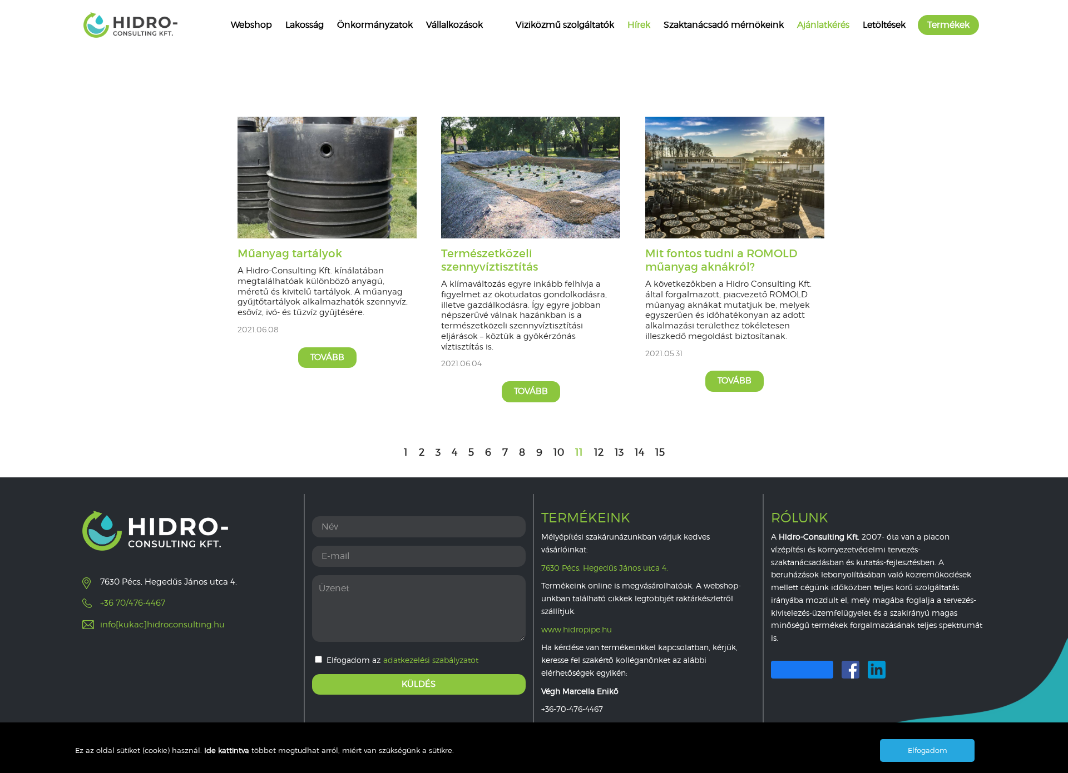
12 (599, 452)
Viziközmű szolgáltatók (565, 24)
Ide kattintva (227, 750)
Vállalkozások (454, 24)
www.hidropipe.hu (576, 629)
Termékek (948, 24)
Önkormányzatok (375, 24)
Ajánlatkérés (823, 24)
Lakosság (304, 24)
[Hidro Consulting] (130, 25)
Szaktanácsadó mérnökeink (724, 24)
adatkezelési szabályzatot (430, 660)
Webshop (251, 24)
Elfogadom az (402, 660)
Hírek (638, 24)
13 (619, 452)
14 (639, 452)
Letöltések (884, 24)
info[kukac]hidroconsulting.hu (162, 625)
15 (660, 452)
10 (558, 452)
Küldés (419, 684)
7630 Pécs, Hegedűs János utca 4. (604, 567)
